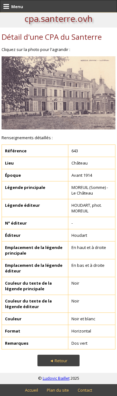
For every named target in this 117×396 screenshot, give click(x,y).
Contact (85, 390)
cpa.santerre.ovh (58, 18)
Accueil (31, 390)
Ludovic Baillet (56, 378)
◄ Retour (58, 360)
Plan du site (58, 390)
